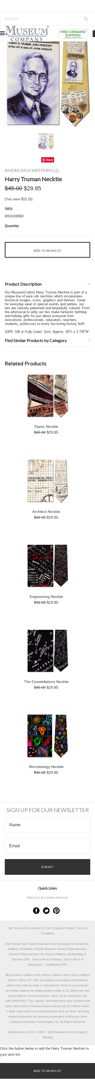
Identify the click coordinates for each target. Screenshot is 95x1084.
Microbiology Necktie (46, 767)
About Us (25, 980)
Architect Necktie (46, 511)
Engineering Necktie (46, 596)
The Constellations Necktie (46, 682)
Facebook (36, 910)
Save (49, 160)
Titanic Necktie (46, 426)
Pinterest (56, 910)
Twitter (46, 910)
